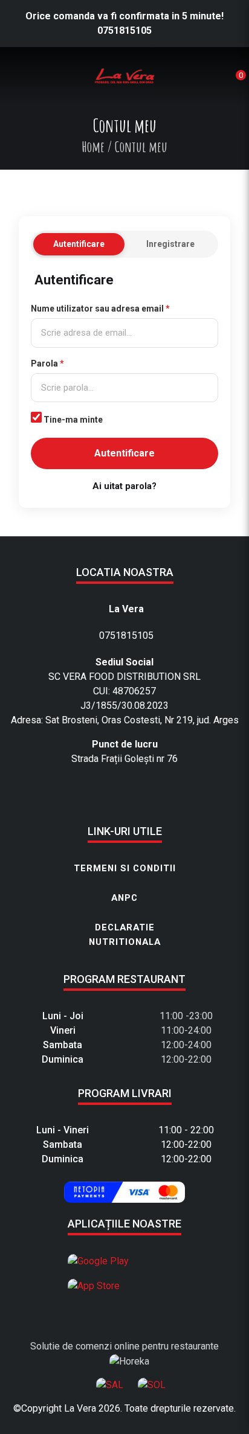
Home (93, 147)
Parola (47, 363)
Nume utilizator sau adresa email (100, 308)
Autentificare (79, 244)
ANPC (124, 897)
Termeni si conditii (125, 868)
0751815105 (124, 30)
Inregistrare (170, 244)
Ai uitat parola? (124, 486)
